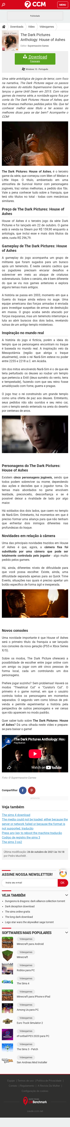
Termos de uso (26, 1080)
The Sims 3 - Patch (27, 1049)
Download (37, 58)
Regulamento (27, 1085)
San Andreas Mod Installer (32, 1062)
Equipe (11, 1080)
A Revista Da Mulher (49, 1085)
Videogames (47, 26)
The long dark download (19, 916)
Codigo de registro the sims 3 (21, 837)
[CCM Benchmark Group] (35, 1101)
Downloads (16, 26)
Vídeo (31, 26)
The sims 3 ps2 (12, 842)
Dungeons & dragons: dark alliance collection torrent (35, 901)
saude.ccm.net (35, 1111)
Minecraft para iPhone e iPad (33, 996)
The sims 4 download (16, 815)
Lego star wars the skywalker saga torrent (29, 922)
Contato (13, 1085)
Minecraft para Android (30, 943)
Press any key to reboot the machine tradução (32, 833)
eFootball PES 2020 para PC (33, 1036)
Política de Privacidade (48, 1080)
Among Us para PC (28, 1009)
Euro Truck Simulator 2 (30, 1022)
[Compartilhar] (23, 790)
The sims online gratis (17, 911)
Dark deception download (20, 906)
